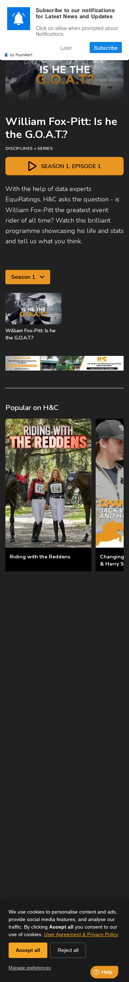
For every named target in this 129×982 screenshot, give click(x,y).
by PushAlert (21, 54)
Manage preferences (30, 968)
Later (66, 47)
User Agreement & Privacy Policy (81, 934)
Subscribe (106, 47)
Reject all (68, 950)
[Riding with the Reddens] (48, 483)
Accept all (28, 950)
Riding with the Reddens (40, 556)
